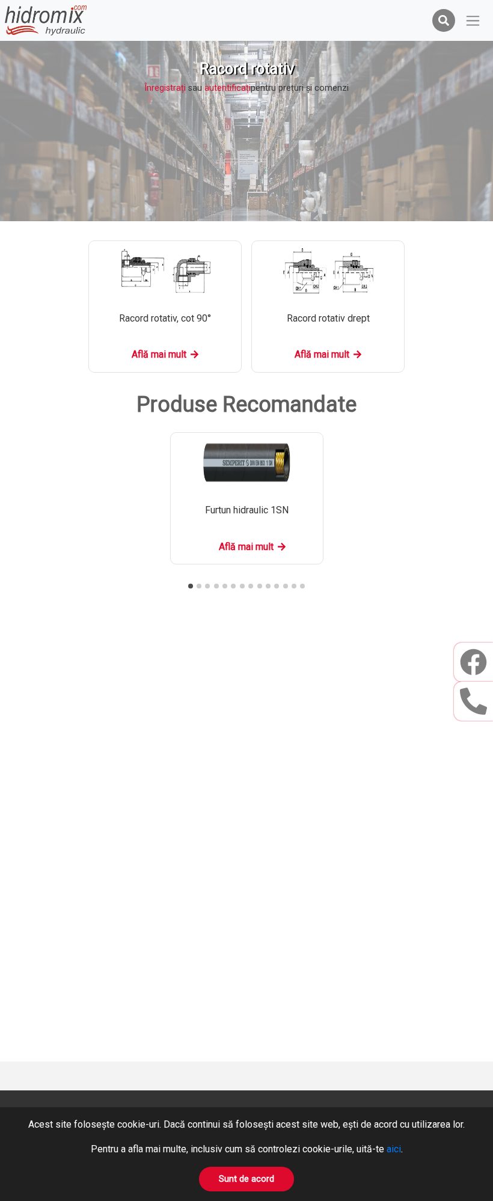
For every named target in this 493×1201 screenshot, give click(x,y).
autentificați (227, 88)
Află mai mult (159, 354)
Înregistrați (165, 88)
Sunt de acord (246, 1179)
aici (394, 1149)
